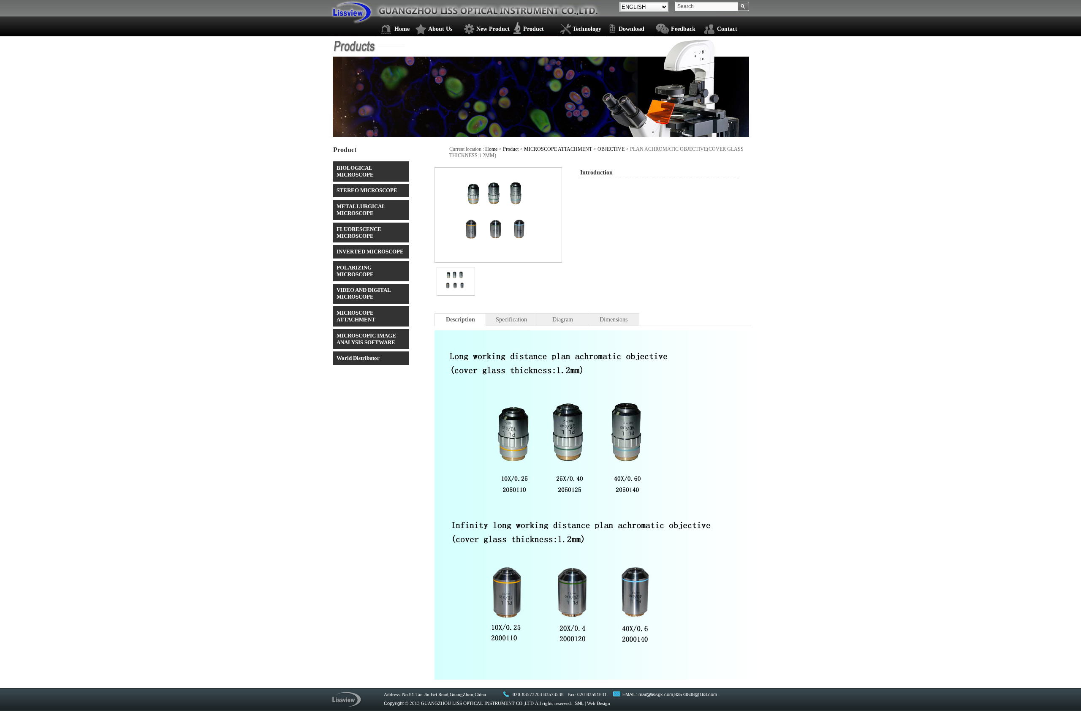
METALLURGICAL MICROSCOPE (361, 209)
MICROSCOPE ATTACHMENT (356, 316)
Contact (727, 29)
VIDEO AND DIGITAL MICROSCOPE (364, 293)
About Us (440, 29)
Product (533, 29)
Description (460, 319)
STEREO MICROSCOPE (367, 190)
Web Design (598, 703)
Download (631, 29)
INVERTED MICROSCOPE (370, 251)
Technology (587, 29)
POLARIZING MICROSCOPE (355, 271)
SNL (579, 703)
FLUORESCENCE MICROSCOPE (359, 232)
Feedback (683, 29)
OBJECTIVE (611, 149)
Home (402, 29)
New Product (493, 29)
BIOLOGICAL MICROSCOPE (355, 171)
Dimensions (613, 319)
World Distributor (358, 358)
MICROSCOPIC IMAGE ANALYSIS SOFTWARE (366, 339)
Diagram (562, 319)
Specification (511, 319)
